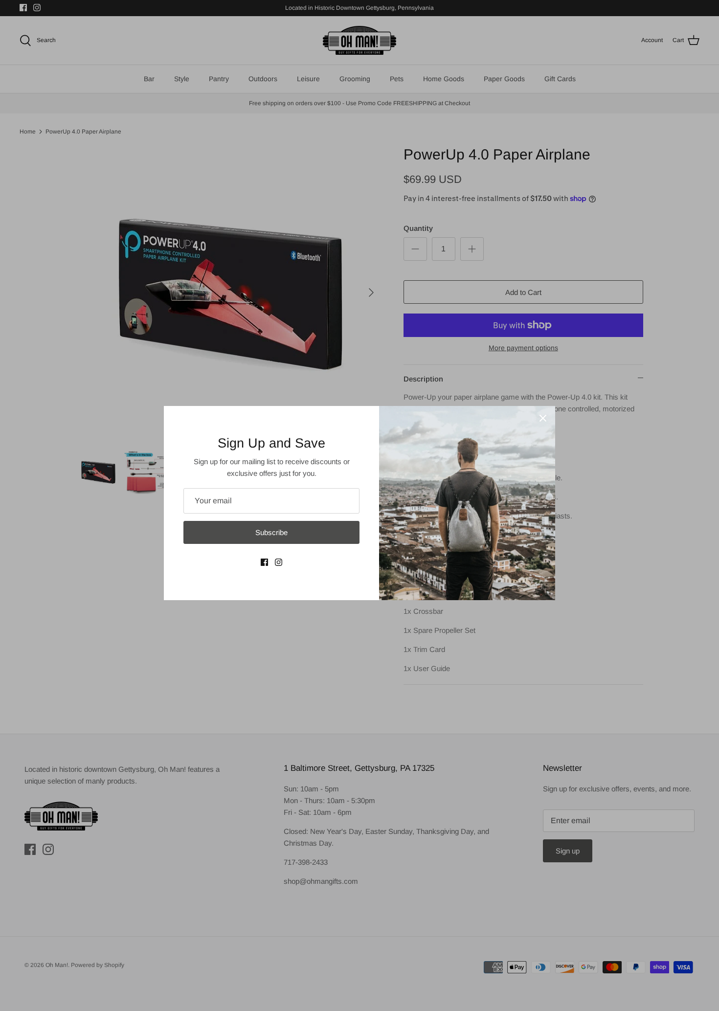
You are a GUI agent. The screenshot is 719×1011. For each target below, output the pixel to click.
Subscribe (271, 532)
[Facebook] (264, 562)
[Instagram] (278, 562)
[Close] (543, 418)
